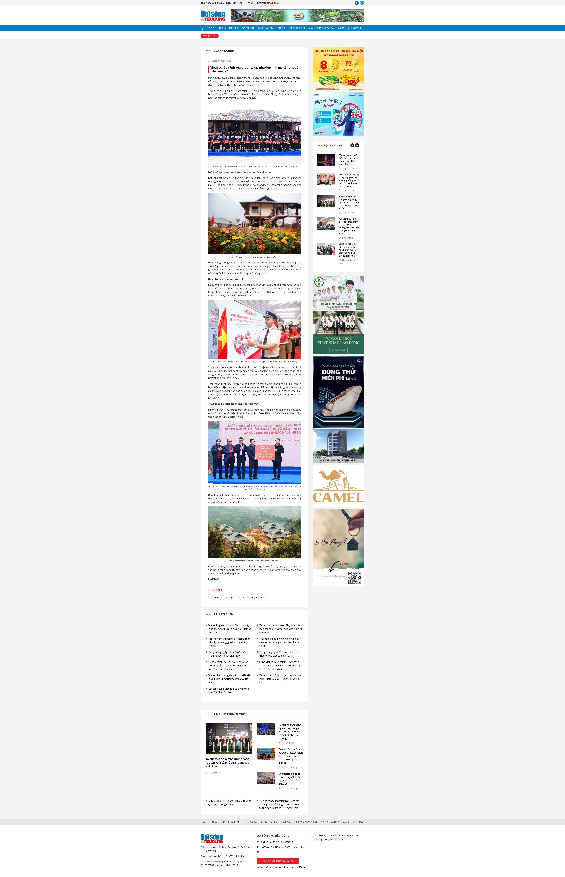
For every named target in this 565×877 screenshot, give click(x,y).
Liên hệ (249, 2)
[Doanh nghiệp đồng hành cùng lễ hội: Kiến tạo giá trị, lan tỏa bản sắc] (266, 778)
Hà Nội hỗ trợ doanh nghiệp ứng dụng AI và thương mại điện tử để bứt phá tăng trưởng (290, 731)
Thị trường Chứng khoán (301, 28)
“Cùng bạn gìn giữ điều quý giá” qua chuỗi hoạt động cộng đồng (348, 159)
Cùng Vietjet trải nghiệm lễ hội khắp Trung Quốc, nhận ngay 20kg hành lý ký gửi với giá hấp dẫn (229, 665)
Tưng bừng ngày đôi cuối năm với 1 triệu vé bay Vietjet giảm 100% (228, 653)
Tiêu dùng (282, 28)
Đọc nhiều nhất (334, 145)
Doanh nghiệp (223, 50)
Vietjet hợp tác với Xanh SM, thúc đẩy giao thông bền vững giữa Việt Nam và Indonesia (229, 629)
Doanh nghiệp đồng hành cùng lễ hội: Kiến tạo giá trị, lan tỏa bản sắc (291, 778)
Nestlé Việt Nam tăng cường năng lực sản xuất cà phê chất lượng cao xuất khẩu (227, 762)
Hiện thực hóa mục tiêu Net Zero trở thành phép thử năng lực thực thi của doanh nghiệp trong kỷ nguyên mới (279, 804)
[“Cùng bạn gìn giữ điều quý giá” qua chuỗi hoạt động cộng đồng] (326, 160)
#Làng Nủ (230, 597)
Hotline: (268, 2)
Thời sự (212, 28)
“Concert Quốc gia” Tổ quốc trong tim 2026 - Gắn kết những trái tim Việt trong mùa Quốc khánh (349, 226)
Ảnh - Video (353, 28)
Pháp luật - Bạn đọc (326, 28)
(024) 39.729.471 (286, 842)
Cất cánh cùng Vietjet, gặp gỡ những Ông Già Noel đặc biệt (228, 690)
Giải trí (341, 28)
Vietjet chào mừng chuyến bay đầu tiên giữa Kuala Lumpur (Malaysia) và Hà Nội (229, 679)
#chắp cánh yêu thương (253, 597)
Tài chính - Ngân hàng (228, 28)
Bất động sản (248, 28)
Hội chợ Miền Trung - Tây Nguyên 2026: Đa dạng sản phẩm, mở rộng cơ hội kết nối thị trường (349, 180)
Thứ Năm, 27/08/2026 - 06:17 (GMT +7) (221, 2)
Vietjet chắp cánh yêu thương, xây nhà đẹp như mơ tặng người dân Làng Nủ (254, 69)
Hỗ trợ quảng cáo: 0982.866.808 (278, 860)
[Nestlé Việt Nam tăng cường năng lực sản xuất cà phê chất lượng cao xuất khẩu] (229, 738)
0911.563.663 (268, 842)
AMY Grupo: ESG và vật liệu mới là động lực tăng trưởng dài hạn (229, 802)
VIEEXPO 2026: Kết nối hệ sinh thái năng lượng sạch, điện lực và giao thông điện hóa (348, 250)
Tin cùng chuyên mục (229, 714)
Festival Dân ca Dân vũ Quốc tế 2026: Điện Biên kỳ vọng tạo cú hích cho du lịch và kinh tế (291, 756)
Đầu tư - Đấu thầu (266, 28)
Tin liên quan (223, 614)
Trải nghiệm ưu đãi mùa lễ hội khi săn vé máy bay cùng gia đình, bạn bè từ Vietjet (229, 642)
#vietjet (214, 597)
